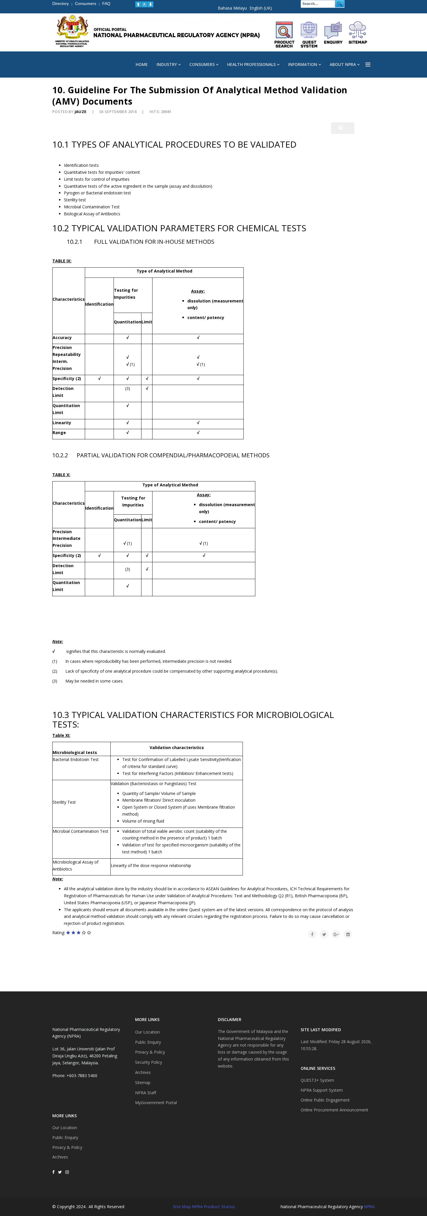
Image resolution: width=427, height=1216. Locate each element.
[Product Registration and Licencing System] (309, 34)
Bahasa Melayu (232, 8)
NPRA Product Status (213, 1206)
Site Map (182, 1206)
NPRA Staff (145, 1092)
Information (302, 64)
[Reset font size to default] (144, 4)
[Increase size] (138, 4)
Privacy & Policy (67, 1147)
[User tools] (342, 128)
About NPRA (343, 64)
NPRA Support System (322, 1090)
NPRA (369, 1206)
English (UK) (261, 8)
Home (142, 64)
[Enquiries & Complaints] (333, 34)
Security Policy (148, 1062)
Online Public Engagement (325, 1100)
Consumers (202, 64)
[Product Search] (284, 34)
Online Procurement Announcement (334, 1110)
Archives (60, 1157)
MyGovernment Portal (156, 1102)
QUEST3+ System (317, 1080)
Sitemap (142, 1082)
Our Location (64, 1127)
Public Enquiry (65, 1137)
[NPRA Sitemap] (357, 34)
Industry (167, 64)
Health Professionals (251, 64)
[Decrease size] (150, 4)
